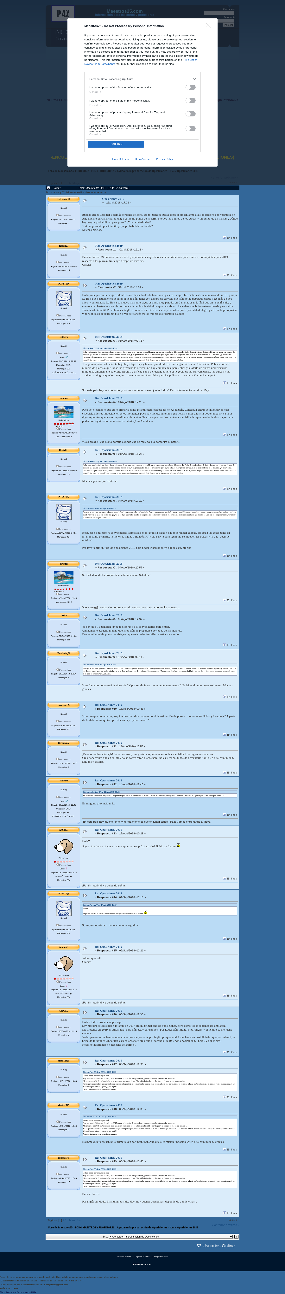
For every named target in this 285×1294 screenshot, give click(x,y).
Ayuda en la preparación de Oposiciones (142, 1227)
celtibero (64, 337)
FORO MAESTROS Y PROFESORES (94, 1227)
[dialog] (142, 92)
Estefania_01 (63, 199)
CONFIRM (116, 144)
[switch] (191, 87)
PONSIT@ (63, 283)
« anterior (218, 1225)
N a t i (149, 1264)
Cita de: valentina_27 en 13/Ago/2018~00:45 (101, 792)
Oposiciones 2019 (113, 198)
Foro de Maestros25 (60, 1227)
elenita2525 (63, 1060)
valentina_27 (63, 705)
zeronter (64, 398)
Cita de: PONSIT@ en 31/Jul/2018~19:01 (100, 348)
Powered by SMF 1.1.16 (127, 1257)
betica (64, 615)
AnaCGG (63, 1010)
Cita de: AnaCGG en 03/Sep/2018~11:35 (99, 1072)
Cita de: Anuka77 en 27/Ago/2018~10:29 (100, 905)
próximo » (232, 1225)
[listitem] (142, 79)
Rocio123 (63, 245)
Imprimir (232, 1220)
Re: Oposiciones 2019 (109, 245)
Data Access (142, 159)
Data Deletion (120, 159)
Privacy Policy (164, 159)
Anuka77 (63, 829)
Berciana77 (63, 743)
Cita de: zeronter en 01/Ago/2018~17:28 (99, 508)
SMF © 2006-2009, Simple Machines (153, 1257)
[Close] (209, 26)
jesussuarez (63, 1157)
